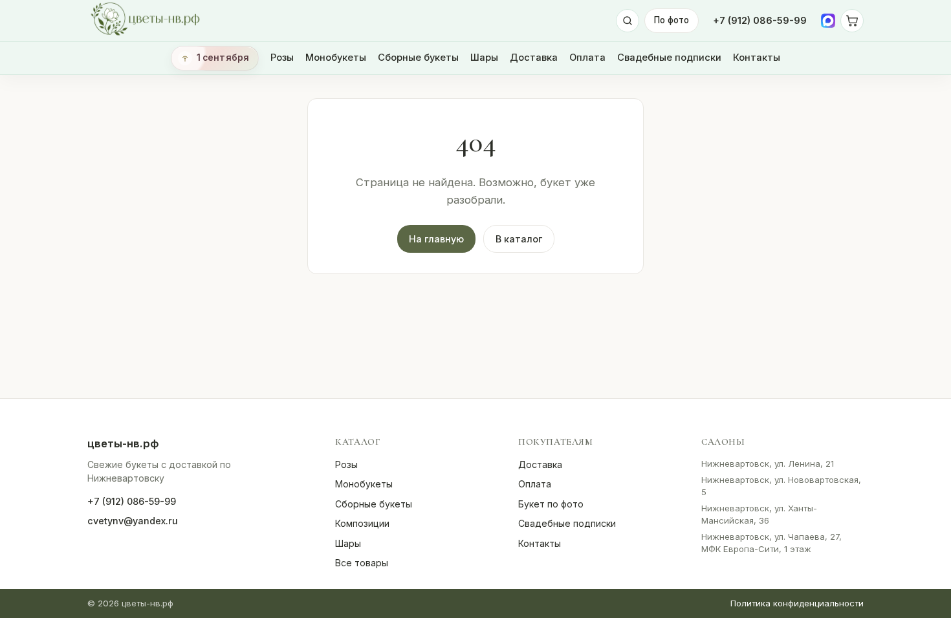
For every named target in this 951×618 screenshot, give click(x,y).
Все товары (361, 562)
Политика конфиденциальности (797, 603)
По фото (671, 20)
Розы (282, 57)
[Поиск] (627, 20)
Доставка (534, 57)
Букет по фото (551, 503)
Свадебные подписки (669, 57)
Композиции (362, 523)
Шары (484, 57)
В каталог (519, 238)
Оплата (587, 57)
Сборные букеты (418, 57)
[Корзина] (852, 20)
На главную (436, 238)
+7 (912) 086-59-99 (760, 20)
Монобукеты (335, 57)
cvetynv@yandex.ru (132, 520)
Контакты (756, 57)
